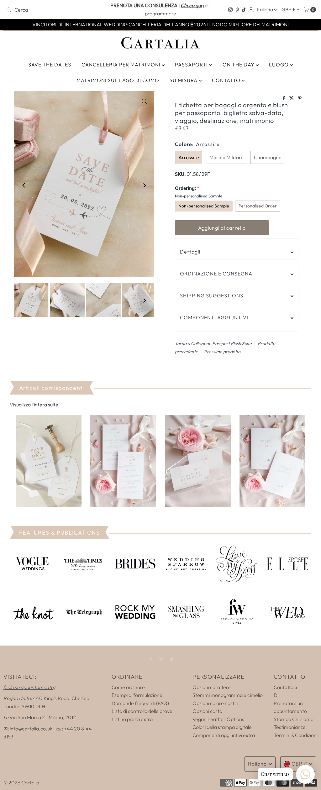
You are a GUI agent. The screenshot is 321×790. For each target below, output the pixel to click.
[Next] (144, 185)
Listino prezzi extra (132, 719)
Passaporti (192, 64)
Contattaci (285, 687)
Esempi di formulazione (137, 695)
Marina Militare (226, 157)
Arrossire (188, 157)
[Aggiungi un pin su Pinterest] (300, 98)
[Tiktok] (243, 10)
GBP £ (289, 9)
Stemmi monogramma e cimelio (227, 695)
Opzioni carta (207, 711)
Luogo (279, 64)
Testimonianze (290, 727)
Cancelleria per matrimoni (122, 64)
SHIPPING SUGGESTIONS (211, 295)
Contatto (227, 80)
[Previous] (24, 185)
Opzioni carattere (211, 687)
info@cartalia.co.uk (31, 728)
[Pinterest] (237, 10)
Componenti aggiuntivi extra (223, 735)
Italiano (265, 9)
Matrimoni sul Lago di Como (117, 80)
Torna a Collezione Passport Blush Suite (213, 343)
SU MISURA (184, 80)
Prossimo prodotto (222, 351)
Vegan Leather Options (218, 719)
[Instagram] (230, 10)
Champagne (268, 157)
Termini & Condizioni (296, 735)
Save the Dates (49, 64)
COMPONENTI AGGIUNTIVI (214, 317)
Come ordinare (128, 687)
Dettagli (190, 252)
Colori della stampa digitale (222, 727)
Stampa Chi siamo (293, 719)
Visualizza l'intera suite (34, 404)
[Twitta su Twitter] (292, 98)
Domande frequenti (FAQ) (140, 703)
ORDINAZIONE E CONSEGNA (216, 273)
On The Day (239, 64)
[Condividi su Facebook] (284, 98)
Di (276, 695)
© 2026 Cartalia (21, 782)
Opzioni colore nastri (215, 703)
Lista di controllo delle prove (142, 711)
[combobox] (54, 9)
